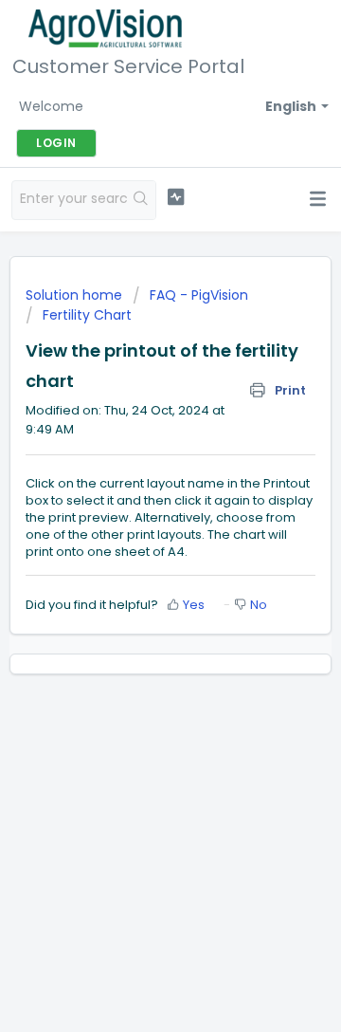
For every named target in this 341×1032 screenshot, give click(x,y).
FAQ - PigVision (199, 295)
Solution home (76, 295)
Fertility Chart (87, 314)
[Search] (141, 200)
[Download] (135, 503)
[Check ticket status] (175, 197)
